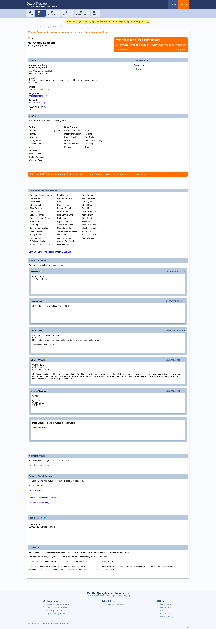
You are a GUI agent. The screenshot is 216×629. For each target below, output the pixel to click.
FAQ (162, 610)
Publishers (52, 14)
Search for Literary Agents (57, 604)
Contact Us (165, 614)
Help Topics (165, 604)
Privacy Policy (166, 617)
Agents (39, 14)
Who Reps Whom (54, 610)
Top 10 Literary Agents (56, 614)
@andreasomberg (37, 102)
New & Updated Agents (56, 607)
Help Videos (165, 607)
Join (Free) (180, 49)
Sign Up (184, 4)
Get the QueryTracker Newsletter (108, 593)
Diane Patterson (36, 490)
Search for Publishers (114, 604)
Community (81, 14)
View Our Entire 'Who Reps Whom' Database (50, 252)
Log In (173, 4)
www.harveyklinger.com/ (39, 89)
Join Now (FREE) (39, 174)
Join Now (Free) (39, 427)
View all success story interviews (43, 498)
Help (94, 14)
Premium (66, 14)
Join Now (33, 82)
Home (30, 14)
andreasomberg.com (38, 96)
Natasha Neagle (36, 485)
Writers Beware (52, 569)
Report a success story (39, 503)
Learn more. (122, 49)
